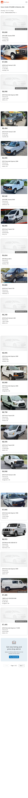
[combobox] (11, 12)
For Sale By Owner (22, 591)
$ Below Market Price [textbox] (10, 12)
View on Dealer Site (20, 29)
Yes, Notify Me (14, 657)
